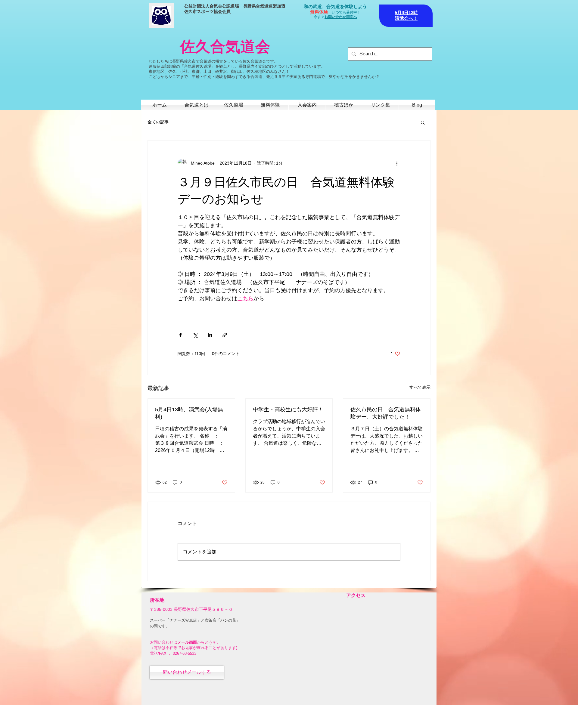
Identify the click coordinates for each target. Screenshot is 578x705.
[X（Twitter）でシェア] (195, 335)
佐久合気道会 (225, 46)
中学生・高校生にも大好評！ (288, 410)
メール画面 (187, 642)
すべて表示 (419, 387)
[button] (423, 122)
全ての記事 (158, 121)
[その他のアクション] (396, 163)
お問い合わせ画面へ (341, 17)
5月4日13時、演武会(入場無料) (189, 413)
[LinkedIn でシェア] (210, 335)
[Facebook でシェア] (180, 335)
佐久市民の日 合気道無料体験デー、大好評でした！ (385, 413)
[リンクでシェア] (225, 335)
